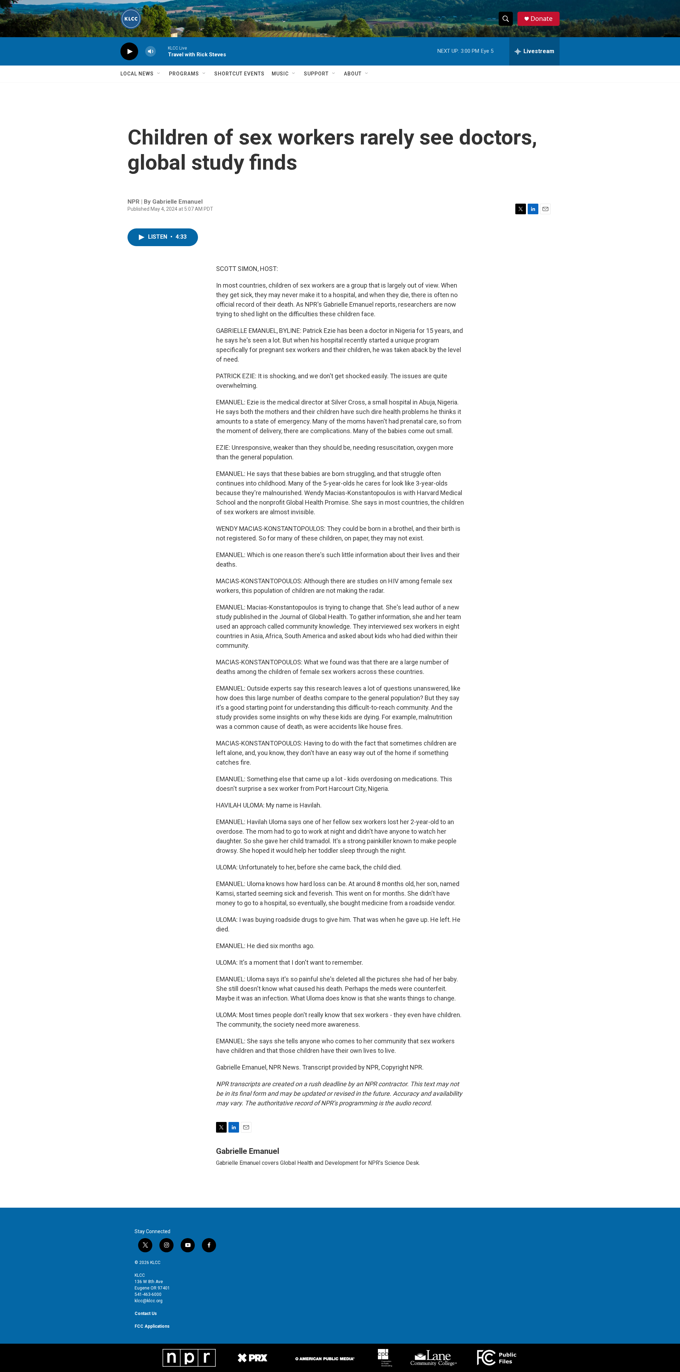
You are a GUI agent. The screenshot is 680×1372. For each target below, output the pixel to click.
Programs (184, 73)
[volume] (150, 51)
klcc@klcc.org (149, 1300)
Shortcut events (239, 73)
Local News (137, 73)
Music (280, 73)
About (353, 73)
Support (316, 73)
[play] (129, 51)
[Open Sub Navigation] (159, 73)
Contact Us (146, 1313)
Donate (541, 18)
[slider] (162, 51)
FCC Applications (152, 1326)
